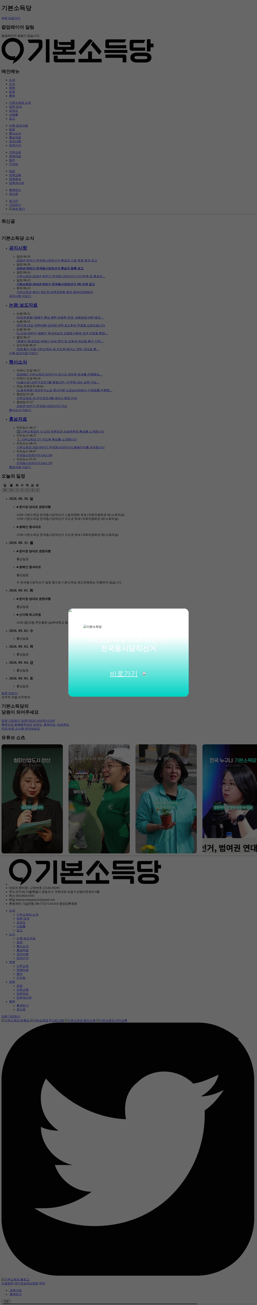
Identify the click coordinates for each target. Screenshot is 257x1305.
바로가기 (124, 673)
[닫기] (181, 616)
